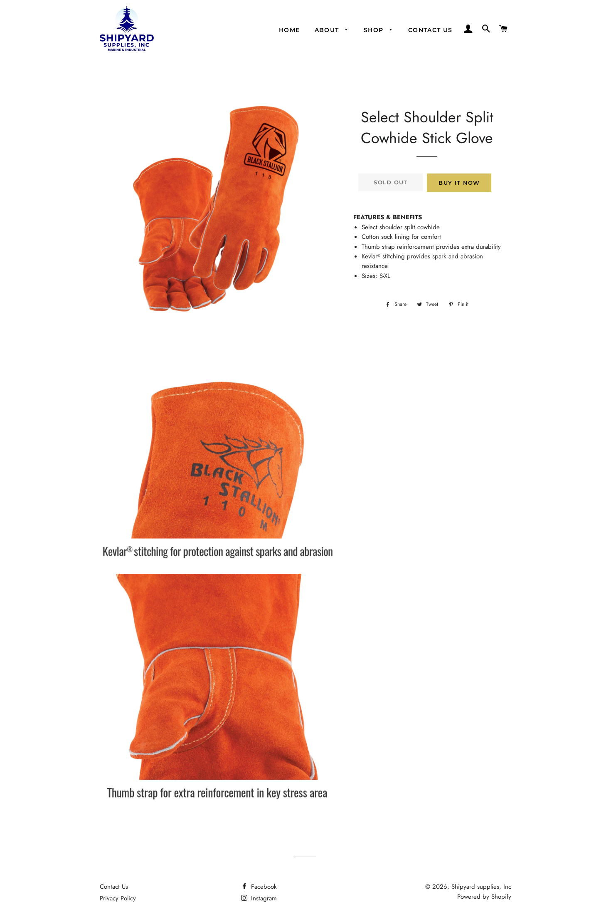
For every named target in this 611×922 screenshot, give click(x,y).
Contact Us (114, 886)
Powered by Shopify (484, 896)
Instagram (263, 898)
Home (289, 30)
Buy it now (459, 182)
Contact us (430, 30)
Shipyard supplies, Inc (481, 886)
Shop (375, 30)
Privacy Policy (118, 898)
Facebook (263, 886)
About (328, 30)
